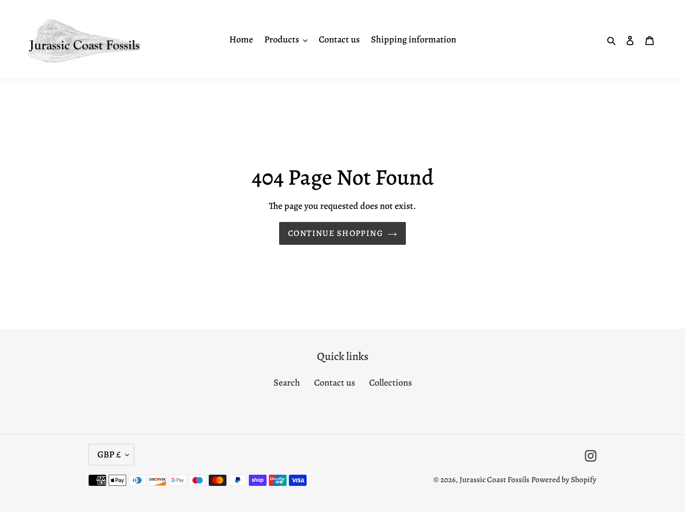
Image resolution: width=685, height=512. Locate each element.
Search (287, 382)
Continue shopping (335, 233)
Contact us (334, 382)
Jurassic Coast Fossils (494, 479)
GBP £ (109, 454)
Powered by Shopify (563, 479)
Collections (390, 382)
